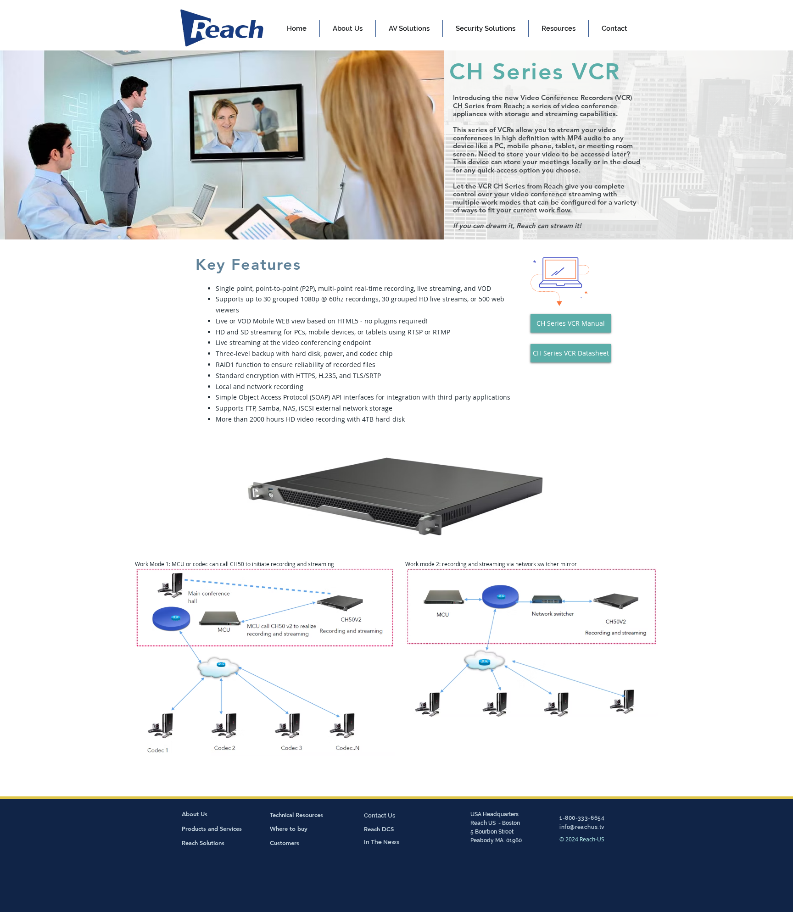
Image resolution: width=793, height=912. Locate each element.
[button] (409, 28)
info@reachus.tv (582, 827)
